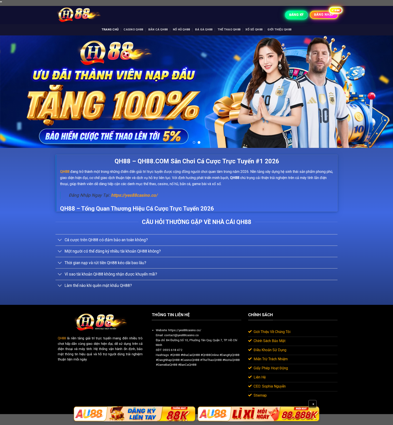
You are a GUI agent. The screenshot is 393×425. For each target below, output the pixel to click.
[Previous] (14, 91)
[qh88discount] (78, 14)
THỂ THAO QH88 (229, 29)
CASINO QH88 (133, 29)
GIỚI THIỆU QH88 (279, 29)
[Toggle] (59, 240)
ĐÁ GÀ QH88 (204, 29)
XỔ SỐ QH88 (253, 29)
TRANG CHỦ (110, 29)
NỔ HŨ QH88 (181, 29)
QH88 (62, 338)
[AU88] (134, 413)
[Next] (379, 91)
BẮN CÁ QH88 (158, 29)
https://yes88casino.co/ (134, 195)
